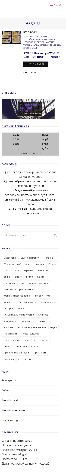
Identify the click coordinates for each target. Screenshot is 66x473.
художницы (24, 359)
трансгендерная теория (17, 352)
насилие (8, 327)
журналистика (28, 302)
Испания (49, 257)
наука (53, 327)
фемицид (9, 359)
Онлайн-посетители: (16, 440)
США (16, 270)
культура (39, 42)
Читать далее (36, 64)
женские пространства (17, 295)
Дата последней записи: (18, 463)
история (8, 308)
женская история (45, 39)
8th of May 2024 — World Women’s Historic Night (41, 55)
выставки (9, 283)
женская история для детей (19, 289)
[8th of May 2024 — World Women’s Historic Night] (11, 37)
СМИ (6, 270)
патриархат (10, 333)
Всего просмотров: (15, 450)
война (30, 39)
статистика (20, 346)
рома (7, 346)
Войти (5, 390)
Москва (40, 264)
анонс (18, 276)
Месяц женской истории (17, 264)
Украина (28, 270)
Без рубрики (30, 32)
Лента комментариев (14, 410)
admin (29, 36)
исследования (48, 302)
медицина (27, 321)
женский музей (42, 295)
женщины (9, 302)
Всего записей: (12, 454)
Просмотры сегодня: (16, 445)
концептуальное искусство (19, 314)
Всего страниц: (12, 459)
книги (21, 308)
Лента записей (10, 400)
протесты (29, 340)
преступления (12, 340)
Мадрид (50, 42)
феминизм (55, 45)
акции (7, 276)
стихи (34, 346)
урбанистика (41, 45)
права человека (30, 333)
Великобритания (29, 257)
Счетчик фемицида (15, 126)
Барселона (10, 257)
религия (44, 340)
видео (29, 276)
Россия (52, 264)
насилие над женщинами (32, 327)
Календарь (9, 164)
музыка (41, 321)
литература (10, 321)
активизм (42, 270)
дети (21, 283)
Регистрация (9, 380)
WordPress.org (10, 420)
